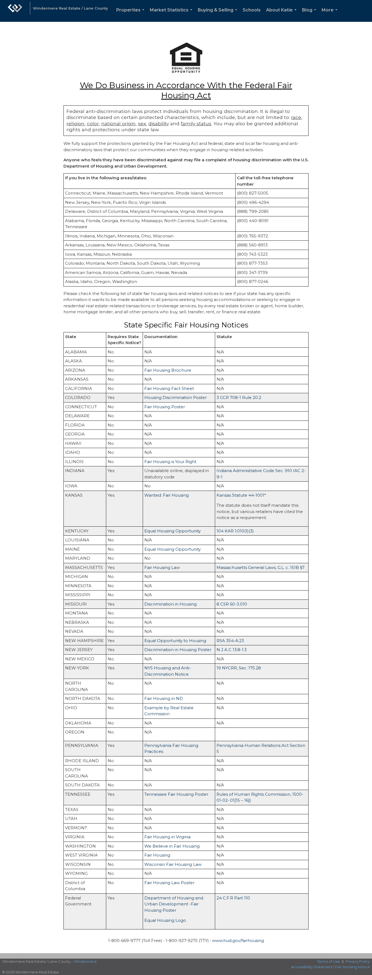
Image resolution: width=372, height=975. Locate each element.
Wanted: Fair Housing (166, 495)
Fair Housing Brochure (167, 370)
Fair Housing (157, 855)
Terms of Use (328, 961)
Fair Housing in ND (163, 698)
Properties (131, 14)
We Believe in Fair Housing (172, 846)
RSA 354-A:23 (230, 640)
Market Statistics (172, 14)
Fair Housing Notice (352, 967)
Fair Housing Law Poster (169, 882)
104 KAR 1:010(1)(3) (235, 530)
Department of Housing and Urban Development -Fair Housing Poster (173, 904)
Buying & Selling (218, 14)
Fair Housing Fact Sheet (169, 388)
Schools (252, 10)
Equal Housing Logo (165, 920)
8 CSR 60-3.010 (232, 604)
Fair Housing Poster (164, 406)
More (331, 14)
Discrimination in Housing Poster (177, 649)
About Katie (282, 14)
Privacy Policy (358, 961)
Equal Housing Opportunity (172, 530)
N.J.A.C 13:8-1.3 (232, 649)
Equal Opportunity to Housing (175, 640)
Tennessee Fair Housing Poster (176, 794)
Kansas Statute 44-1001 (240, 495)
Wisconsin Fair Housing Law (173, 864)
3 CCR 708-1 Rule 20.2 (239, 397)
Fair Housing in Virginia (167, 836)
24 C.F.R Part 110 (233, 898)
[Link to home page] (15, 11)
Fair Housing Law (162, 567)
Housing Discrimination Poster (175, 397)
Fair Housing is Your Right (170, 461)
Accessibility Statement (312, 967)
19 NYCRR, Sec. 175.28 (239, 667)
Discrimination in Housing (170, 604)
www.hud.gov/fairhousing (238, 940)
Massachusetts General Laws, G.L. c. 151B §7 (260, 567)
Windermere (85, 961)
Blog (310, 14)
